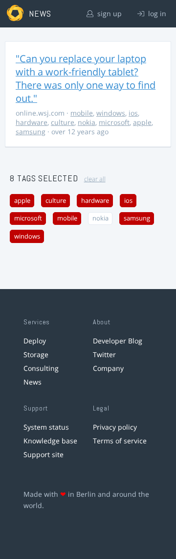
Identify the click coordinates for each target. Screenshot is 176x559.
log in (156, 13)
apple (142, 122)
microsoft (114, 122)
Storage (35, 354)
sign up (108, 13)
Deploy (34, 340)
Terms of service (120, 440)
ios (133, 113)
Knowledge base (50, 440)
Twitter (104, 354)
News (32, 382)
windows (110, 113)
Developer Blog (117, 340)
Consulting (41, 368)
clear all (95, 179)
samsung (30, 131)
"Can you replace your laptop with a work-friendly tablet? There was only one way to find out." (85, 78)
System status (46, 427)
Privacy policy (115, 427)
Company (108, 368)
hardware (31, 122)
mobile (81, 113)
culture (62, 122)
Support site (43, 454)
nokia (86, 122)
